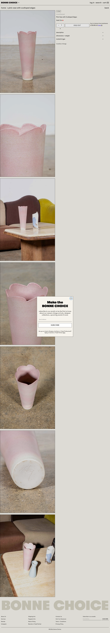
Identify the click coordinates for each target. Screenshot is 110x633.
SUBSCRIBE (55, 325)
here (64, 332)
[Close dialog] (71, 298)
